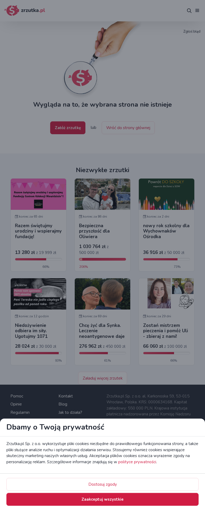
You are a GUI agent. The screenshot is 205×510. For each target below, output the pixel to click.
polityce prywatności (137, 462)
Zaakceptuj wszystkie (102, 499)
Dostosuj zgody (102, 484)
